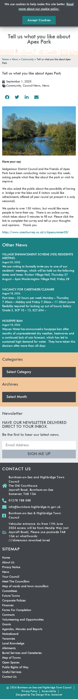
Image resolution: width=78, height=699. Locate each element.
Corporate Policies (14, 600)
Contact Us (9, 677)
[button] (7, 97)
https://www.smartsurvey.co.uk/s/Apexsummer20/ (35, 232)
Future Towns (11, 596)
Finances (8, 605)
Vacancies (8, 638)
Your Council (10, 577)
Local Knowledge (13, 643)
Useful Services (11, 672)
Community (13, 85)
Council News (32, 85)
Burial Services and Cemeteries (22, 653)
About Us (8, 562)
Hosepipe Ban (12, 321)
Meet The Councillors (15, 581)
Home (6, 557)
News (45, 85)
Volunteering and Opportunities (23, 619)
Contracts (8, 615)
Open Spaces (11, 662)
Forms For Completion (16, 610)
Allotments (9, 648)
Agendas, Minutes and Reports (22, 629)
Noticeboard (10, 634)
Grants (6, 624)
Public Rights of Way (15, 667)
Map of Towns (11, 658)
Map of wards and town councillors (25, 586)
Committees (9, 591)
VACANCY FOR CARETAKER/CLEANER (28, 289)
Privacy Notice (11, 567)
